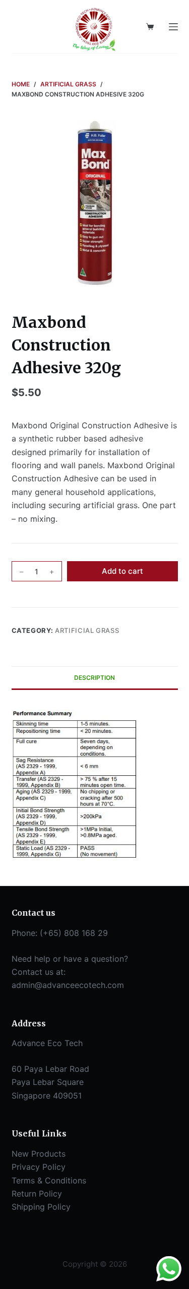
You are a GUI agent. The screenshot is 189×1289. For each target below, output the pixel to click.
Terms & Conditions (49, 1180)
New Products (39, 1154)
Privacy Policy (39, 1167)
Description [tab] (94, 677)
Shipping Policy (41, 1207)
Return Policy (37, 1193)
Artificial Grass (87, 630)
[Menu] (173, 26)
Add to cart (122, 571)
